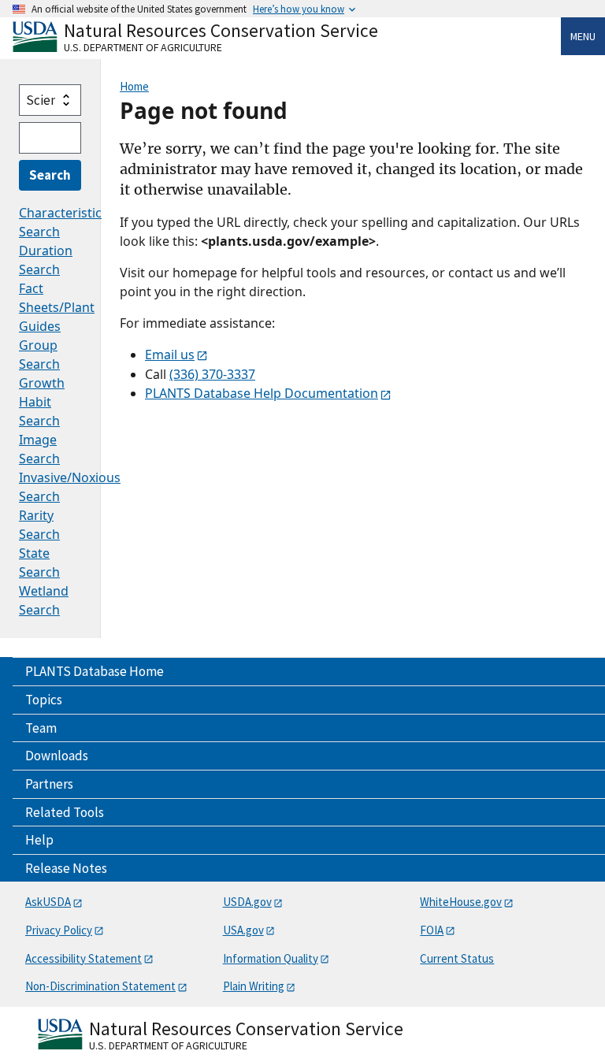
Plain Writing (253, 985)
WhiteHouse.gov (461, 901)
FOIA (432, 930)
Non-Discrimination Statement (100, 985)
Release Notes (66, 868)
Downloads (56, 755)
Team (41, 728)
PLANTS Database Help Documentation (261, 393)
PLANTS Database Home (94, 671)
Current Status (457, 958)
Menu (583, 36)
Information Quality (270, 958)
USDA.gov (247, 901)
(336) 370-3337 (212, 374)
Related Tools (64, 812)
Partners (49, 784)
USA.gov (243, 930)
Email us (170, 354)
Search (50, 175)
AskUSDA (48, 901)
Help (39, 839)
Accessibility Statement (83, 958)
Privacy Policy (58, 930)
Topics (43, 699)
